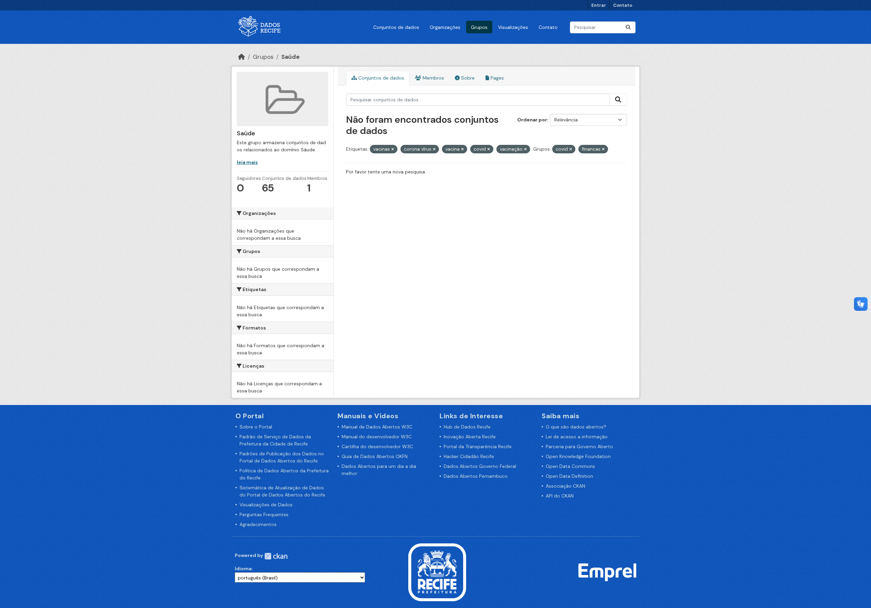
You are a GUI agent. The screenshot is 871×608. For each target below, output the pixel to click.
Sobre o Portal (256, 427)
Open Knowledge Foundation (578, 456)
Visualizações (513, 27)
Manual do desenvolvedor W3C (377, 437)
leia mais (247, 162)
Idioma (243, 568)
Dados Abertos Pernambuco (476, 476)
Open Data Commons (570, 466)
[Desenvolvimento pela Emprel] (607, 572)
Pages (496, 78)
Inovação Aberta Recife (470, 437)
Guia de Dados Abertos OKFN (375, 456)
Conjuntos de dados (396, 27)
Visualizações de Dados (266, 505)
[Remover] (392, 149)
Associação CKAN (565, 486)
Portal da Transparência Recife (478, 446)
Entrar (598, 5)
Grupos (479, 27)
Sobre (467, 78)
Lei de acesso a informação (577, 437)
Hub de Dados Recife (467, 427)
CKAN (275, 556)
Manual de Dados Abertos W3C (377, 427)
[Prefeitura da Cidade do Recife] (437, 572)
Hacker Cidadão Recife (469, 456)
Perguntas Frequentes (264, 514)
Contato (622, 5)
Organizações (445, 27)
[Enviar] (628, 27)
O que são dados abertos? (576, 427)
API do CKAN (560, 496)
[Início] (241, 57)
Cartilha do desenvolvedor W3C (377, 446)
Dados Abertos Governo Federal (480, 466)
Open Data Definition (569, 476)
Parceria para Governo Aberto (579, 446)
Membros (432, 78)
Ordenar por (532, 120)
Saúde (290, 57)
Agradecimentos (258, 524)
